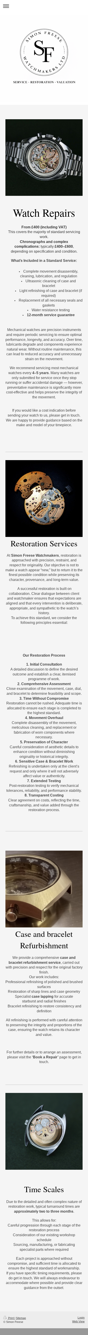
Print (10, 1318)
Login (81, 1317)
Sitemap (21, 1318)
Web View (78, 1321)
